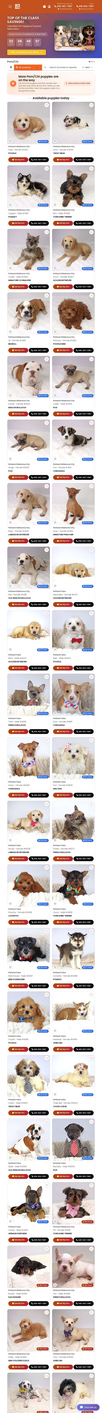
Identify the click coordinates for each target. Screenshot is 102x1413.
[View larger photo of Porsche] (46, 867)
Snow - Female (63, 276)
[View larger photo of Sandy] (46, 359)
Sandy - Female (19, 403)
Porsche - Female (20, 912)
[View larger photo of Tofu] (91, 1312)
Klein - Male (62, 658)
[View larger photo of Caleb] (91, 359)
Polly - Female (18, 149)
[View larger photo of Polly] (46, 105)
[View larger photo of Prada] (91, 804)
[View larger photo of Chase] (46, 1185)
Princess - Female (64, 340)
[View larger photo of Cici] (91, 423)
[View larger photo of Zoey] (91, 486)
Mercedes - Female (65, 594)
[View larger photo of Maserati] (91, 994)
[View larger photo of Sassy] (46, 740)
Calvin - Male (18, 1103)
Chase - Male (18, 1230)
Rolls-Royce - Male (20, 975)
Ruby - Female (18, 531)
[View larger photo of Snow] (91, 232)
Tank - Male (17, 721)
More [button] (92, 61)
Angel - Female (18, 467)
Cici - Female (62, 467)
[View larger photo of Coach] (46, 994)
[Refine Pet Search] (11, 67)
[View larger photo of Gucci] (91, 867)
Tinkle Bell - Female (65, 1103)
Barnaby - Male (64, 1166)
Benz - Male (17, 658)
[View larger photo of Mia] (46, 550)
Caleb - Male (62, 403)
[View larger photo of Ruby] (46, 486)
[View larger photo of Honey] (46, 804)
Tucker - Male (18, 276)
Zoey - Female (63, 531)
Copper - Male (18, 213)
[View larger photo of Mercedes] (91, 550)
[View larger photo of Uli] (46, 295)
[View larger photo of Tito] (91, 1249)
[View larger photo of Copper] (46, 168)
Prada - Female (64, 848)
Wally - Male (17, 1357)
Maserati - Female (65, 1039)
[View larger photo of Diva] (91, 677)
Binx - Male (61, 213)
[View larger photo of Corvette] (91, 931)
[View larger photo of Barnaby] (91, 1122)
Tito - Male (61, 1293)
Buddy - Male (17, 1293)
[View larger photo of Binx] (91, 168)
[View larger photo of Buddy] (46, 1249)
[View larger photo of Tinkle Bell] (91, 1058)
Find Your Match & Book (25, 52)
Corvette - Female (65, 975)
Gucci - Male (62, 912)
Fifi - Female (61, 1230)
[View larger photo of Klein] (91, 613)
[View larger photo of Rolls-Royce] (46, 931)
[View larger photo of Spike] (46, 1122)
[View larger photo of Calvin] (46, 1058)
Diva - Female (62, 721)
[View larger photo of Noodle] (91, 1376)
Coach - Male (18, 1039)
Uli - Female (17, 340)
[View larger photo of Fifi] (91, 1185)
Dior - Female (63, 785)
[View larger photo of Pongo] (46, 1376)
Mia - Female (17, 594)
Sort (87, 67)
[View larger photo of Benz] (46, 613)
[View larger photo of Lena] (91, 105)
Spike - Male (17, 1166)
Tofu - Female (63, 1357)
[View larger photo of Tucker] (46, 232)
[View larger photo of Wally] (46, 1312)
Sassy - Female (19, 785)
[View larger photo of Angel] (46, 423)
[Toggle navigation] (10, 6)
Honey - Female (19, 848)
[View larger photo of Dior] (91, 740)
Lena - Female (63, 149)
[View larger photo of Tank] (46, 677)
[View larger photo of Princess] (91, 295)
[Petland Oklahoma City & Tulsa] (17, 7)
